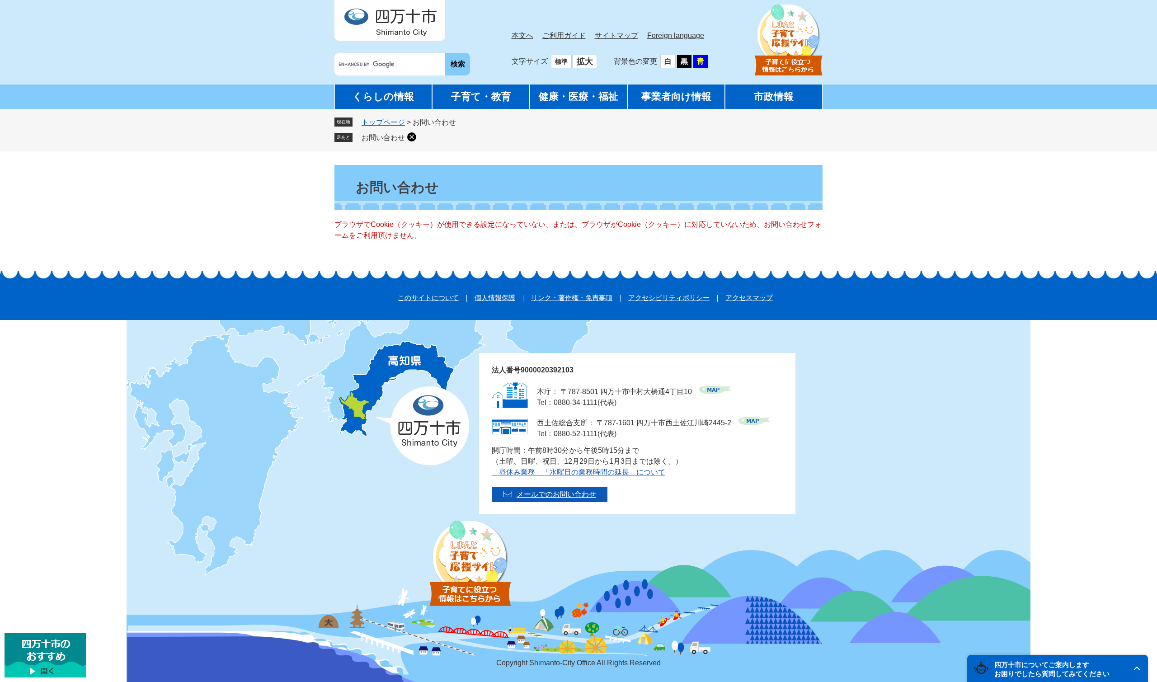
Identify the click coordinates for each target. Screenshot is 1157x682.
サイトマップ (616, 35)
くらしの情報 (383, 96)
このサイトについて (428, 297)
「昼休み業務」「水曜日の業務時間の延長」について (578, 472)
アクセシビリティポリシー (669, 297)
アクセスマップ (749, 297)
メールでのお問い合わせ (556, 494)
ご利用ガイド (564, 35)
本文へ (522, 35)
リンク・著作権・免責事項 (571, 297)
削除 (411, 136)
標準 (561, 61)
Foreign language (675, 35)
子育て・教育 (481, 96)
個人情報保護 (495, 297)
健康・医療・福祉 (578, 96)
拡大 (585, 61)
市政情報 (774, 96)
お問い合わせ (383, 137)
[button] (1057, 668)
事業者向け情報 (676, 96)
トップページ (383, 122)
